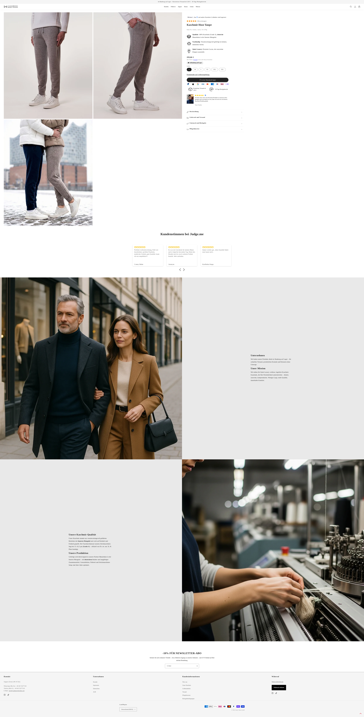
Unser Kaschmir (186, 685)
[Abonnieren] (197, 666)
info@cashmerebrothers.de (16, 691)
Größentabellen (186, 688)
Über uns (184, 682)
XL (207, 69)
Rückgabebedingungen (188, 698)
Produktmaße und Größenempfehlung (198, 74)
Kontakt (95, 682)
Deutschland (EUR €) (127, 709)
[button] (351, 7)
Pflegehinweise (186, 695)
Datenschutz (96, 688)
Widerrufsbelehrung (277, 682)
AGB (94, 692)
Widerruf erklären (279, 687)
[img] (148, 247)
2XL (214, 69)
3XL (222, 69)
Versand (195, 59)
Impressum (96, 685)
